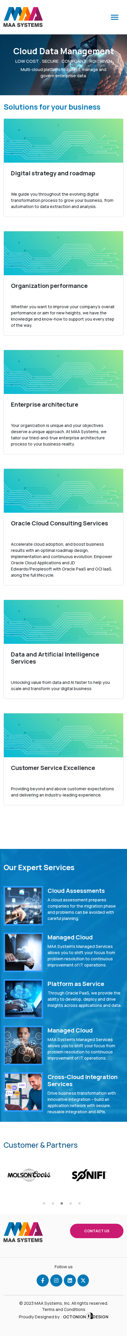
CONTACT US (96, 1230)
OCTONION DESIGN (85, 1316)
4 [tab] (70, 1203)
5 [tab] (79, 1203)
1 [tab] (44, 1203)
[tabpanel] (34, 1175)
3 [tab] (62, 1203)
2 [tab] (53, 1203)
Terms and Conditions (63, 1309)
